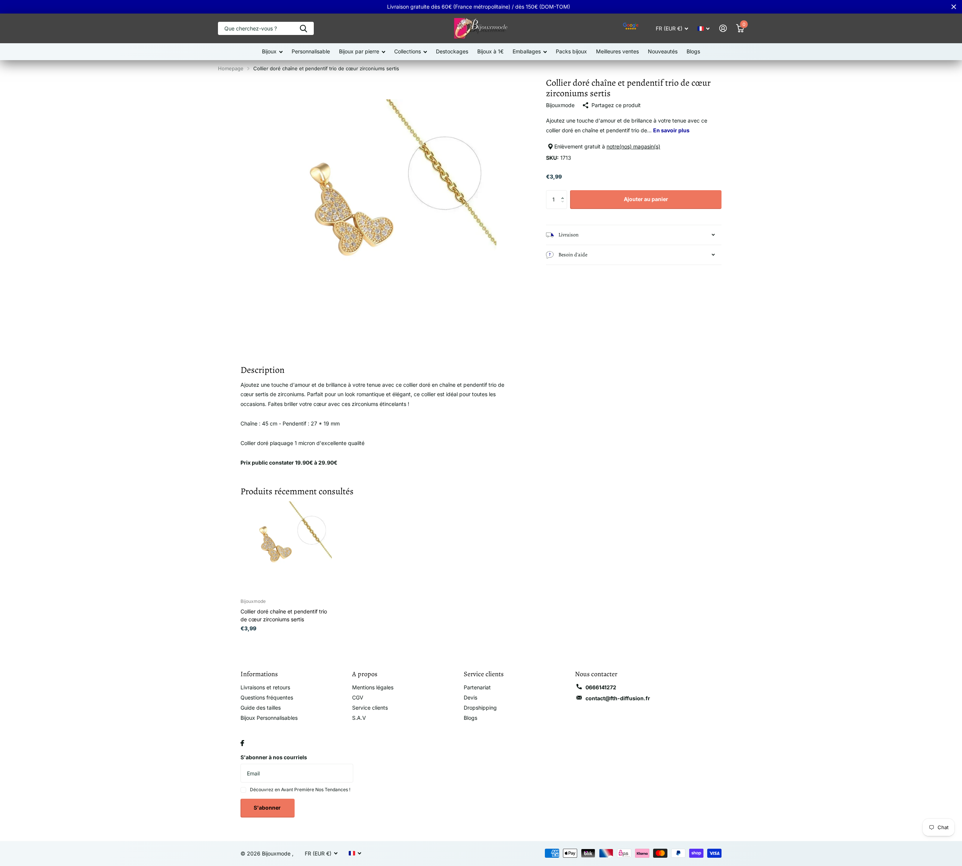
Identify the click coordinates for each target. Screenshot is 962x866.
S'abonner (268, 807)
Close (953, 7)
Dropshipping (480, 707)
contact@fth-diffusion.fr (617, 698)
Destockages (452, 51)
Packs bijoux (571, 51)
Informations (259, 673)
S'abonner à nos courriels (273, 757)
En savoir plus (671, 130)
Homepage (231, 68)
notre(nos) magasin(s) (633, 146)
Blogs (693, 51)
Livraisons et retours (265, 687)
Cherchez (303, 28)
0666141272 (600, 687)
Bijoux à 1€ (490, 51)
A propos (364, 673)
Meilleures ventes (617, 51)
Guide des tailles (260, 707)
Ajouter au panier (646, 199)
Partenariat (477, 687)
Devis (470, 697)
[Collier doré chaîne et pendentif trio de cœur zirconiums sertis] (286, 547)
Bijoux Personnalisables (269, 718)
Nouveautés (663, 51)
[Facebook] (242, 743)
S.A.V (359, 718)
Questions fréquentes (266, 697)
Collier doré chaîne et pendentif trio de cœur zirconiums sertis (283, 615)
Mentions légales (372, 687)
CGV (357, 697)
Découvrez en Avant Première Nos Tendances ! (300, 789)
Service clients (370, 707)
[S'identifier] (723, 28)
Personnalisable (311, 51)
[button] (564, 193)
